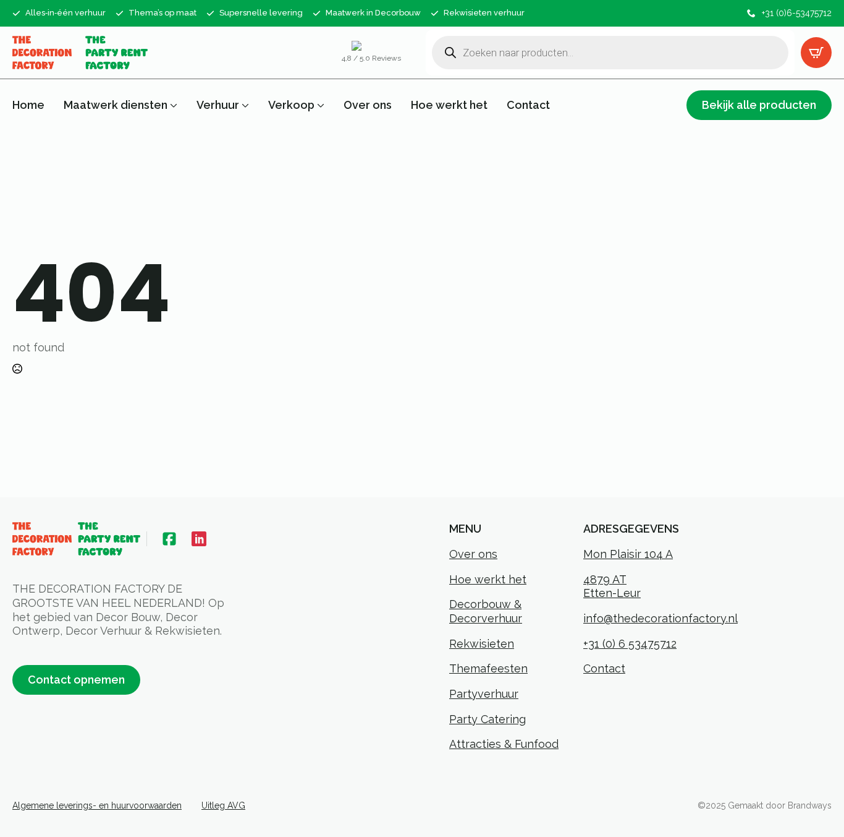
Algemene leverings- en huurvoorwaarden (97, 805)
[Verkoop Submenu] (319, 105)
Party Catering (487, 719)
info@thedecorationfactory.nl (660, 618)
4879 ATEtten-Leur (612, 586)
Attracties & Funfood (504, 743)
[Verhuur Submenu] (244, 105)
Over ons (368, 105)
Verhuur (217, 105)
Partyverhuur (483, 693)
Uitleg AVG (223, 805)
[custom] (169, 538)
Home (28, 105)
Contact (528, 105)
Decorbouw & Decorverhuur (485, 611)
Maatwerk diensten (115, 105)
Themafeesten (488, 668)
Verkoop (291, 105)
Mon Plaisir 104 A (628, 553)
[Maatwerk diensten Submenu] (172, 105)
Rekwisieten (481, 643)
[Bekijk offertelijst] (816, 52)
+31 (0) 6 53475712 (630, 643)
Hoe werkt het (449, 105)
